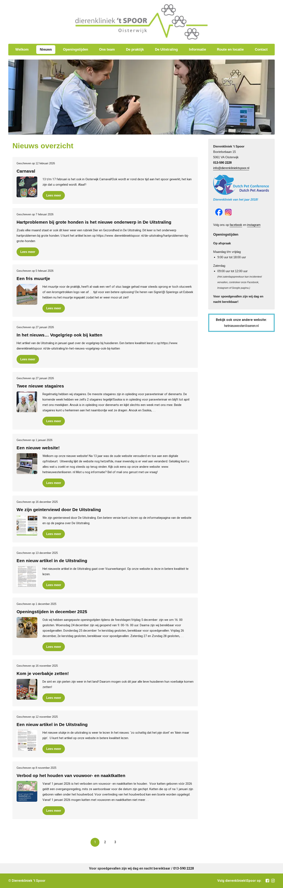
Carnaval (26, 171)
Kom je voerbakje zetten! (43, 673)
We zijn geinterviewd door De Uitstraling (59, 509)
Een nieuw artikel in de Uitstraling (52, 560)
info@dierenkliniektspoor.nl (231, 168)
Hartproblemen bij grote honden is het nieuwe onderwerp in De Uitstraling (94, 222)
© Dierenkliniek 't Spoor (26, 881)
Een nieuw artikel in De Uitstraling (52, 724)
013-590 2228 (222, 162)
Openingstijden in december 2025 (52, 611)
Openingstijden (75, 49)
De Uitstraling (166, 49)
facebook (236, 225)
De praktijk (135, 49)
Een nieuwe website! (38, 447)
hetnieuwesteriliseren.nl (241, 326)
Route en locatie (230, 49)
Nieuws (46, 49)
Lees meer (53, 195)
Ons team (107, 49)
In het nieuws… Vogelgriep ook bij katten (59, 335)
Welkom (22, 49)
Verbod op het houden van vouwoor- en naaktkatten (71, 775)
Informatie (197, 49)
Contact (261, 49)
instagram (254, 225)
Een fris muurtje (33, 278)
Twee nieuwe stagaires (40, 386)
